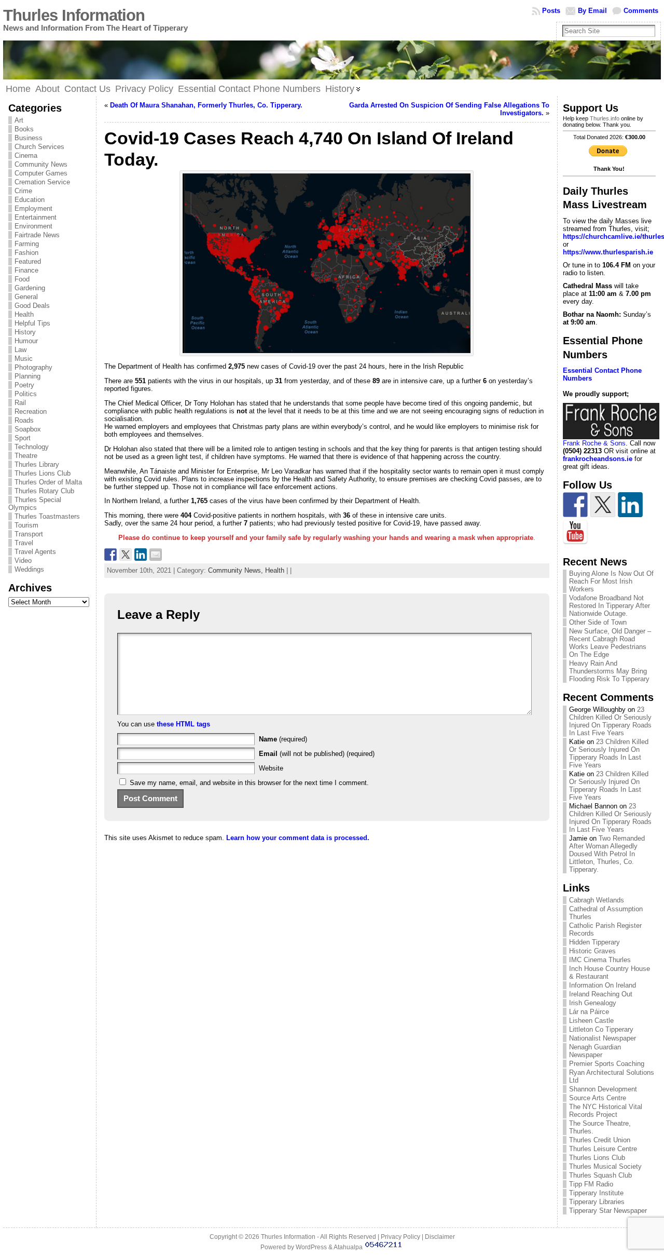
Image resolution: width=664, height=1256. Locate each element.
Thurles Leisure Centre (603, 1149)
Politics (26, 394)
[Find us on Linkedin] (630, 504)
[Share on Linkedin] (140, 554)
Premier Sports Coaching (606, 1064)
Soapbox (28, 429)
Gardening (30, 288)
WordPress (311, 1247)
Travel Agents (35, 552)
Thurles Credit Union (599, 1140)
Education (30, 200)
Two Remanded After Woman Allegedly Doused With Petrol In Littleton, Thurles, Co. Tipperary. (607, 853)
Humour (26, 341)
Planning (27, 376)
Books (24, 129)
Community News (41, 164)
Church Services (39, 147)
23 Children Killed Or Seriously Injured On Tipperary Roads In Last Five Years (610, 721)
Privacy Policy (400, 1236)
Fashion (26, 252)
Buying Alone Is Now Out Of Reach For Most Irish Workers (611, 581)
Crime (23, 191)
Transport (29, 534)
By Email (592, 11)
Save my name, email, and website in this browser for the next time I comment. (249, 783)
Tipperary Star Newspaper (608, 1210)
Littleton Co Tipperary (601, 1029)
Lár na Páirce (589, 1012)
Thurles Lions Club (43, 473)
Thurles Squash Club (600, 1175)
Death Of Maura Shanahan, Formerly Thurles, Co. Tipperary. (206, 105)
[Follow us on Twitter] (602, 504)
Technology (32, 447)
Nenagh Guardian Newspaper (595, 1051)
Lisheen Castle (591, 1020)
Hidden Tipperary (594, 942)
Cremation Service (42, 182)
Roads (24, 420)
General (26, 297)
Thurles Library (37, 464)
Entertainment (36, 217)
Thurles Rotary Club (44, 491)
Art (19, 120)
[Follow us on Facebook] (575, 504)
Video (23, 560)
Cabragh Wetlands (596, 900)
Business (29, 138)
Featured (28, 261)
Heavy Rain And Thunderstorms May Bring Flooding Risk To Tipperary (609, 671)
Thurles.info (604, 118)
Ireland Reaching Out (600, 994)
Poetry (24, 385)
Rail (20, 403)
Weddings (29, 569)
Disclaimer (440, 1236)
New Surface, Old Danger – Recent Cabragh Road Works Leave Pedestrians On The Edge (610, 642)
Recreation (31, 411)
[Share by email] (155, 554)
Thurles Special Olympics (34, 503)
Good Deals (32, 305)
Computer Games (41, 173)
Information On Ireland (602, 985)
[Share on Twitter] (125, 554)
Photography (33, 367)
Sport (23, 438)
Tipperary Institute (596, 1193)
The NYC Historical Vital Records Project (605, 1110)
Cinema (26, 155)
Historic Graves (592, 951)
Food (22, 279)
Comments (641, 11)
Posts (551, 11)
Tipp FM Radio (591, 1184)
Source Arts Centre (597, 1098)
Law (20, 350)
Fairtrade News (37, 235)
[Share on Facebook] (110, 554)
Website (271, 768)
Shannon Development (603, 1089)
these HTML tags (183, 724)
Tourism (26, 525)
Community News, (236, 570)
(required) (283, 739)
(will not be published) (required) (317, 754)
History (25, 332)
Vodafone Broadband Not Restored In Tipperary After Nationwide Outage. (609, 605)
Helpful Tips (32, 323)
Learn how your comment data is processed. (297, 838)
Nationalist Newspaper (602, 1038)
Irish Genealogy (592, 1003)
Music (24, 358)
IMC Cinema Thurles (600, 960)
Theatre (26, 456)
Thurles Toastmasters (47, 516)
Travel (24, 543)
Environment (33, 226)
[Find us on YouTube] (575, 532)
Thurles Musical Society (605, 1166)
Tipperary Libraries (597, 1202)
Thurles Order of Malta (48, 482)
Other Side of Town (598, 622)
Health (24, 314)
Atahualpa (348, 1247)
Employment (33, 208)
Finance (26, 270)
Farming (27, 244)
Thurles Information (74, 15)
